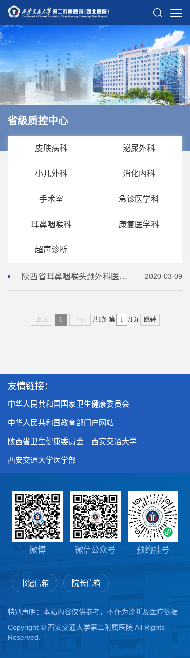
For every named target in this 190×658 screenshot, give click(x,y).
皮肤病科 (51, 148)
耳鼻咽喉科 (51, 224)
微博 (37, 549)
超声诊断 (51, 249)
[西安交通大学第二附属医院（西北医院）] (58, 8)
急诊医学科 (139, 199)
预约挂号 (153, 549)
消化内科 (139, 173)
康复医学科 (139, 224)
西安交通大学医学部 (42, 460)
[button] (157, 8)
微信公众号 (95, 549)
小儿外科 (51, 173)
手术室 (51, 199)
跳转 (150, 319)
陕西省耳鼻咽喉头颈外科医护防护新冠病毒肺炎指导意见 (102, 276)
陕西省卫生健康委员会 (46, 441)
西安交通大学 (114, 441)
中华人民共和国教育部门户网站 (61, 422)
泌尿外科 (139, 148)
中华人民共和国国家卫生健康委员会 (68, 403)
